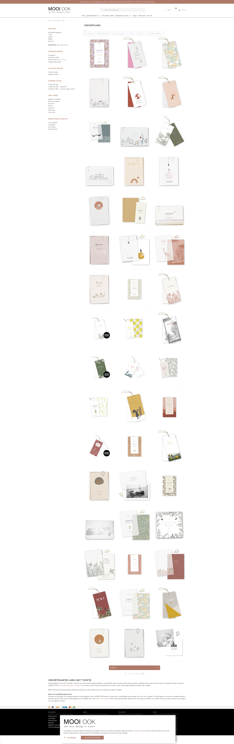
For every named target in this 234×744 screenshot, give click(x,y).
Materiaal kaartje (103, 33)
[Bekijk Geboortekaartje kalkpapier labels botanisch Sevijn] (169, 524)
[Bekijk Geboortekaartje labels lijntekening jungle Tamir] (169, 131)
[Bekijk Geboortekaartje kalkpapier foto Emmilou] (99, 524)
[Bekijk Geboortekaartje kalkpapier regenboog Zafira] (134, 170)
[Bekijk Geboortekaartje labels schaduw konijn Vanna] (134, 406)
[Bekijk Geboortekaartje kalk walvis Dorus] (99, 249)
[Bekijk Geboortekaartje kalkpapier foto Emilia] (99, 170)
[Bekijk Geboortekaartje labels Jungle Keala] (99, 603)
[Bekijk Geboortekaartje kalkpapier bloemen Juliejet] (169, 564)
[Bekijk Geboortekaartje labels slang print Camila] (134, 564)
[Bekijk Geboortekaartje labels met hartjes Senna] (134, 53)
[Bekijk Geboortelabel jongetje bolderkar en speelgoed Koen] (134, 367)
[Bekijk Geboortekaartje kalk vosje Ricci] (134, 642)
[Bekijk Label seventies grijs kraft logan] (169, 603)
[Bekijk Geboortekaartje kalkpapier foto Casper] (134, 485)
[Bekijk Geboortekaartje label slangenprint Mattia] (134, 446)
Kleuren (141, 33)
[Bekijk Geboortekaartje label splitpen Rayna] (134, 328)
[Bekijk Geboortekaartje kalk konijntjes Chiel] (134, 524)
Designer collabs (155, 33)
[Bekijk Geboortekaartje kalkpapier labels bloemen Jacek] (134, 131)
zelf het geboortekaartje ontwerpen (69, 685)
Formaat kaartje (120, 33)
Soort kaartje (88, 33)
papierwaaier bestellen (103, 698)
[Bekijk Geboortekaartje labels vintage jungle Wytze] (169, 328)
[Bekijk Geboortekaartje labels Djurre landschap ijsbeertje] (169, 446)
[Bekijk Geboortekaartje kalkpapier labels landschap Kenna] (169, 210)
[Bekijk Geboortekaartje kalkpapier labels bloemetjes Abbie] (99, 92)
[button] (168, 10)
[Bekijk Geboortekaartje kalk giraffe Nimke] (169, 249)
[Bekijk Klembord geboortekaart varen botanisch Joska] (169, 367)
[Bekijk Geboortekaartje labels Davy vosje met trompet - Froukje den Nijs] (169, 92)
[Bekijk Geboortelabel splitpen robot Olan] (99, 406)
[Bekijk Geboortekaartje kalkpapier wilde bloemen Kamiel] (99, 564)
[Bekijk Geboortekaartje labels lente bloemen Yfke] (169, 53)
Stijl (132, 33)
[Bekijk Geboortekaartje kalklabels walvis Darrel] (99, 131)
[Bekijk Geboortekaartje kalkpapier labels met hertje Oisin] (99, 485)
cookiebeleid (142, 731)
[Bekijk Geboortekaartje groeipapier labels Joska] (99, 446)
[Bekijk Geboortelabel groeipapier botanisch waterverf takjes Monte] (99, 328)
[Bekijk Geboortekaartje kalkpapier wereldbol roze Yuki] (169, 170)
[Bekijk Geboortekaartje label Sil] (134, 288)
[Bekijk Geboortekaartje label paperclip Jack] (169, 485)
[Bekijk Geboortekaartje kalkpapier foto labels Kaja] (169, 642)
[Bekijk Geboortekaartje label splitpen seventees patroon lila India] (99, 53)
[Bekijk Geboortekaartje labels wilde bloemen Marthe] (169, 288)
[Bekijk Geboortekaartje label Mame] (169, 406)
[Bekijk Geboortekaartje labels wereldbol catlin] (134, 92)
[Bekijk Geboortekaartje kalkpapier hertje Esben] (99, 210)
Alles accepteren (92, 738)
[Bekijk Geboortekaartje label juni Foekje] (134, 210)
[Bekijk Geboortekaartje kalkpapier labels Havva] (99, 642)
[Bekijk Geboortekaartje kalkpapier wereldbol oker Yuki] (134, 249)
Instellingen (71, 738)
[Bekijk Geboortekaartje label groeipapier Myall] (99, 367)
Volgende (113, 667)
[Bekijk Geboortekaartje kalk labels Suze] (99, 288)
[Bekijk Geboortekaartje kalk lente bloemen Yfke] (134, 603)
